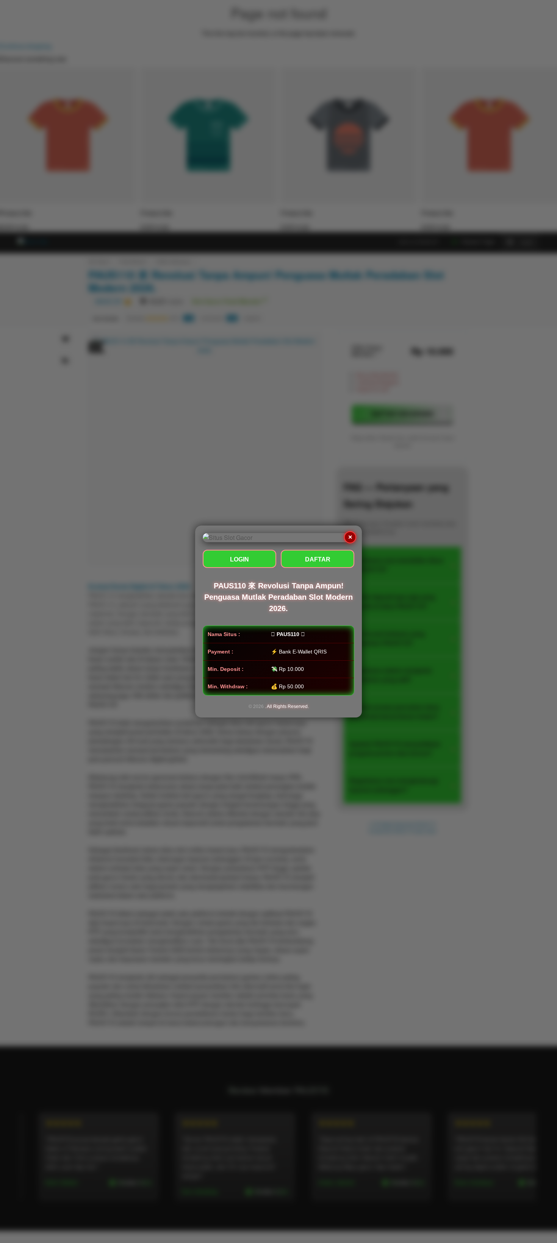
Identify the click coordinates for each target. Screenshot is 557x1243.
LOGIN (239, 559)
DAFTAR (317, 559)
